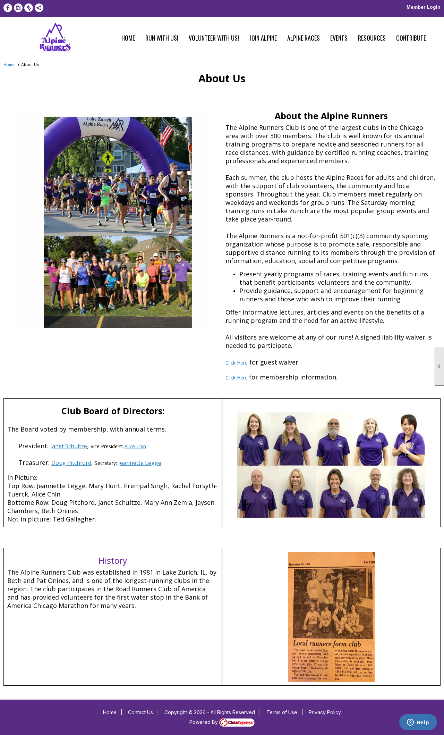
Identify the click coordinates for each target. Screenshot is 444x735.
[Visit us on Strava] (28, 7)
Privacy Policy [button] (325, 712)
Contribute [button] (411, 37)
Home (128, 37)
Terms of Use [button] (281, 712)
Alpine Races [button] (303, 37)
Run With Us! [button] (161, 37)
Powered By (204, 722)
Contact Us (140, 712)
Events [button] (339, 37)
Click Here (236, 362)
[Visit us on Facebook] (7, 7)
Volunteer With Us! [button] (214, 37)
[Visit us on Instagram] (18, 7)
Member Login (424, 7)
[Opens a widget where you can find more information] (418, 723)
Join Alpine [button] (263, 37)
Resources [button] (372, 37)
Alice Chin (135, 446)
